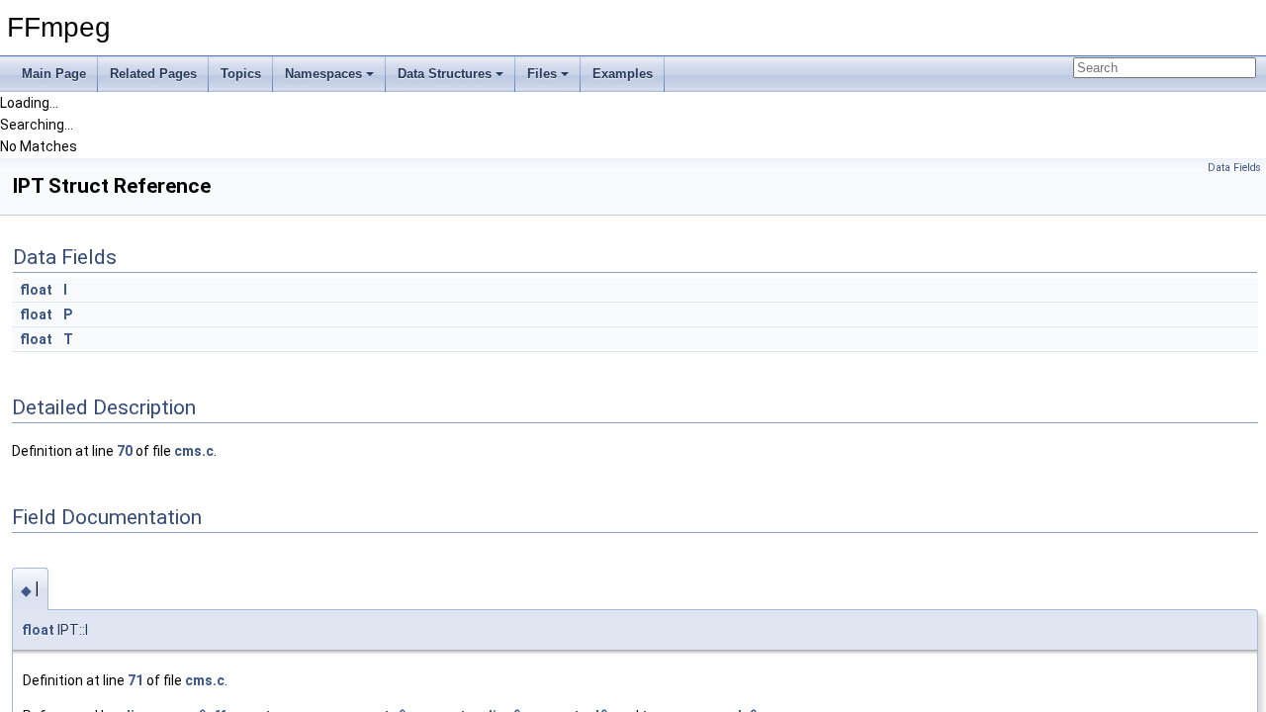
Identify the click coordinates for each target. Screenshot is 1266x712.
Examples (622, 73)
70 (125, 451)
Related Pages (153, 73)
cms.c (194, 451)
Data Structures (445, 73)
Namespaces (323, 73)
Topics (241, 73)
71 (135, 680)
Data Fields (1234, 167)
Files (542, 73)
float (36, 290)
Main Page (54, 73)
